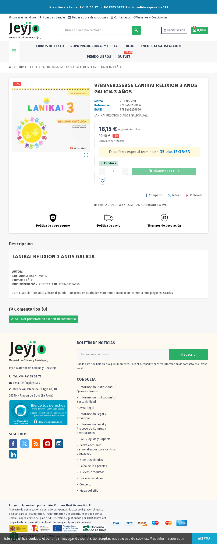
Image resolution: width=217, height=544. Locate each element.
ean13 (98, 109)
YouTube (47, 443)
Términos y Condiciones (150, 17)
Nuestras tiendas (52, 17)
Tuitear (176, 195)
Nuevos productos (91, 472)
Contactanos (122, 17)
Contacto (85, 484)
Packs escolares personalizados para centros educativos (96, 449)
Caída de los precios (93, 466)
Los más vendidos (22, 17)
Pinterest (196, 195)
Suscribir (190, 354)
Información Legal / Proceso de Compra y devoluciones (91, 429)
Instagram (59, 443)
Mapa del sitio (88, 490)
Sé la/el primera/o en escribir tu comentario (43, 319)
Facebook (13, 443)
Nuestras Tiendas (91, 460)
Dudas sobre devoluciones (89, 17)
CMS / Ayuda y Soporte (95, 439)
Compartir (156, 195)
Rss (36, 443)
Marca (98, 101)
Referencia (102, 105)
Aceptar (204, 538)
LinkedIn (13, 454)
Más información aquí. (167, 539)
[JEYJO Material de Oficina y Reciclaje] (25, 30)
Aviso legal (86, 408)
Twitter (24, 443)
